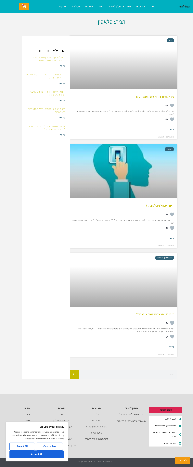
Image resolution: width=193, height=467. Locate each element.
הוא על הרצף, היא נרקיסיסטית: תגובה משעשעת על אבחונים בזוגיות (48, 59)
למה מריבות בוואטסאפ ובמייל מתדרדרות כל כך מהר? (46, 110)
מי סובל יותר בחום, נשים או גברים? (155, 314)
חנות (153, 6)
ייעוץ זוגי (89, 6)
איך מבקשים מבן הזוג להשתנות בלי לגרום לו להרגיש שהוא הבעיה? (46, 127)
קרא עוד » (171, 129)
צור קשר (62, 6)
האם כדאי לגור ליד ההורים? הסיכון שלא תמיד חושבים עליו (47, 93)
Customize (49, 446)
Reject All (22, 446)
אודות (142, 6)
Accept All (37, 454)
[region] (37, 441)
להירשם (183, 460)
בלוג (101, 6)
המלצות (76, 6)
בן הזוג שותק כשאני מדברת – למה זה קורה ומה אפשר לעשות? (45, 76)
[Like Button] (172, 105)
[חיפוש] (74, 374)
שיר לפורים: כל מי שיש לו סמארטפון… (153, 97)
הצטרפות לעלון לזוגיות (120, 6)
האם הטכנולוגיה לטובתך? (160, 205)
